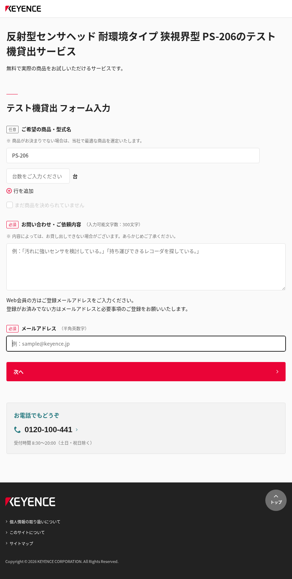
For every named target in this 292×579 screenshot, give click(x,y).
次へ (19, 371)
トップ (276, 502)
